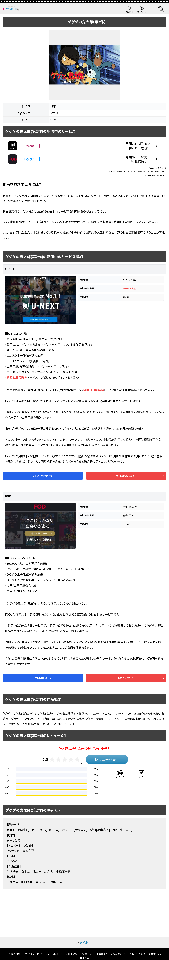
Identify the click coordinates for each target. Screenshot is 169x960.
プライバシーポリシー (34, 954)
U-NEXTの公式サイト (126, 475)
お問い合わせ (138, 954)
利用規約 (72, 954)
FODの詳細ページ (42, 678)
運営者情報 (14, 954)
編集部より (102, 954)
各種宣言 (84, 958)
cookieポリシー (56, 954)
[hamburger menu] (160, 9)
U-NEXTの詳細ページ (43, 475)
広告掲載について (120, 954)
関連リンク (153, 954)
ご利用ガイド (87, 954)
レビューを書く (107, 759)
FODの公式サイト (126, 678)
